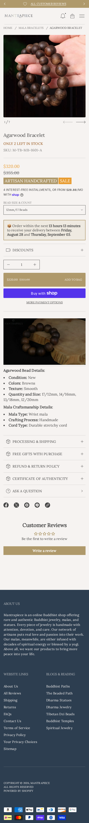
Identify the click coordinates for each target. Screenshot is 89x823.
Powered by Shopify (18, 790)
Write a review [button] (44, 550)
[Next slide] (81, 122)
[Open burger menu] (81, 16)
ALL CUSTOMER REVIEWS (48, 4)
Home (7, 28)
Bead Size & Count (17, 203)
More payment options (44, 302)
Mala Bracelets (31, 28)
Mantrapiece (40, 783)
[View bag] (72, 16)
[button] (63, 16)
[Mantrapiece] (19, 16)
